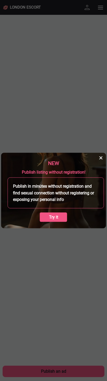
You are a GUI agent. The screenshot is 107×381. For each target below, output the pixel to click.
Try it (53, 216)
